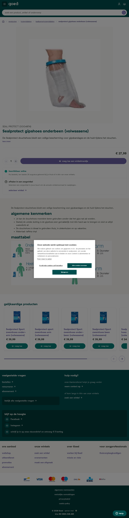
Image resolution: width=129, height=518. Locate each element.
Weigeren (64, 272)
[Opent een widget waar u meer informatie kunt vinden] (119, 513)
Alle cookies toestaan (79, 265)
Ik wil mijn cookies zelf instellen (50, 265)
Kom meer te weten (44, 259)
